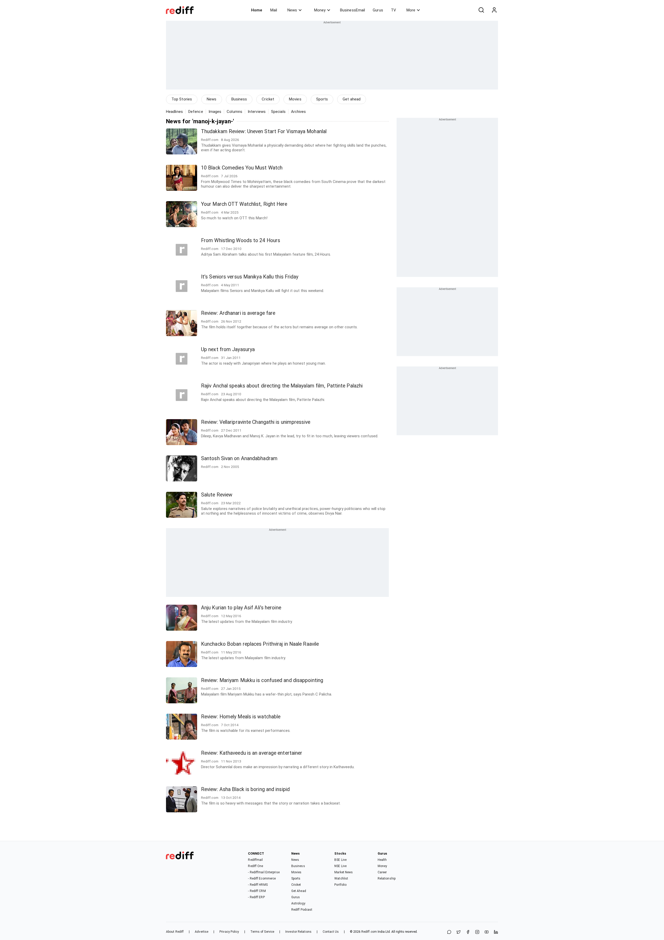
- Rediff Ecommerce (262, 878)
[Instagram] (477, 932)
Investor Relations (298, 932)
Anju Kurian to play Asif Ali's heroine (241, 608)
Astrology (298, 903)
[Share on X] (459, 932)
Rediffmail (255, 860)
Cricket (268, 99)
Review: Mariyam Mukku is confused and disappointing (262, 680)
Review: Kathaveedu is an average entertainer (251, 753)
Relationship (387, 878)
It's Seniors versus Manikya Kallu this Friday (250, 277)
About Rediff (175, 932)
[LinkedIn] (496, 932)
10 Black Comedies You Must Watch (241, 168)
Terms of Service (262, 932)
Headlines (174, 111)
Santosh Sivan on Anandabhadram (239, 458)
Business (239, 99)
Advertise (201, 932)
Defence (195, 111)
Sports (322, 99)
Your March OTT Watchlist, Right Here (244, 204)
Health (382, 860)
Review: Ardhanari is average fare (238, 313)
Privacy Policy (229, 932)
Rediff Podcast (301, 909)
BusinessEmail (352, 10)
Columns (234, 111)
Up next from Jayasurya (228, 349)
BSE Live (340, 860)
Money (320, 10)
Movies (295, 99)
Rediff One (255, 866)
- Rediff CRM (257, 891)
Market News (343, 872)
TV (393, 10)
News (292, 10)
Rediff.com (369, 932)
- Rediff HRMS (257, 885)
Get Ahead (298, 891)
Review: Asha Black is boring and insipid (245, 789)
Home (256, 10)
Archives (298, 111)
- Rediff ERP (256, 897)
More (410, 10)
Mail (273, 10)
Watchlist (341, 878)
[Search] (481, 10)
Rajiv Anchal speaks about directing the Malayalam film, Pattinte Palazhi (282, 386)
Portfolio (340, 885)
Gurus (378, 10)
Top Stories (181, 99)
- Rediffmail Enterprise (263, 872)
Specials (278, 111)
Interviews (257, 111)
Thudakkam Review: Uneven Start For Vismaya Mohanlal (264, 131)
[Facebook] (468, 932)
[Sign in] (494, 10)
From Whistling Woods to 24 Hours (240, 240)
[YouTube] (487, 932)
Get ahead (352, 99)
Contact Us (331, 932)
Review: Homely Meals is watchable (240, 717)
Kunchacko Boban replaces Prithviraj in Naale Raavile (260, 644)
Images (215, 111)
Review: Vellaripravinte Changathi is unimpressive (255, 422)
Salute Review (216, 495)
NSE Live (340, 866)
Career (382, 872)
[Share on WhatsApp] (449, 932)
